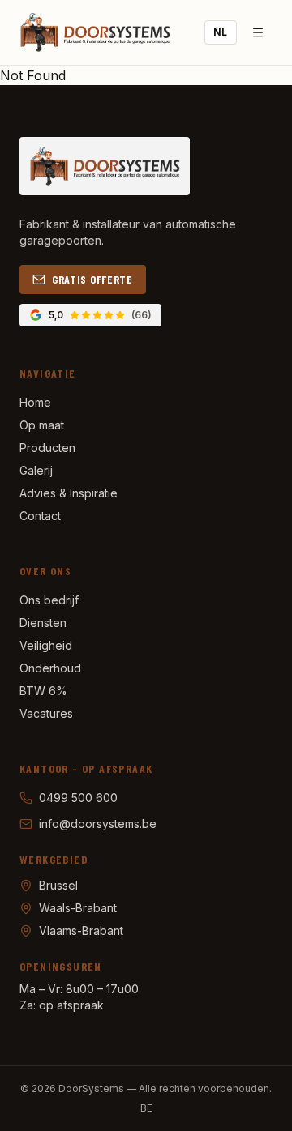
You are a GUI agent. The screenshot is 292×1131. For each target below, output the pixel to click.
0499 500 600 (78, 798)
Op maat (41, 425)
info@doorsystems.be (98, 823)
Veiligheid (45, 645)
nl (220, 32)
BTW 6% (43, 691)
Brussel (58, 885)
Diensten (43, 623)
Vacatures (46, 713)
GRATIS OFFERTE (92, 279)
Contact (40, 516)
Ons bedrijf (49, 600)
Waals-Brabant (78, 908)
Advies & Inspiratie (68, 493)
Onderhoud (50, 668)
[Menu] (258, 32)
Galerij (36, 470)
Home (35, 402)
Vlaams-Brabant (81, 930)
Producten (47, 448)
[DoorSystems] (94, 32)
